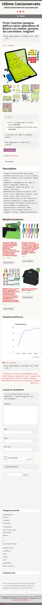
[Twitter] (20, 12)
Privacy (2, 604)
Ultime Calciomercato (21, 4)
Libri (4, 560)
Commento (8, 404)
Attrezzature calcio (9, 530)
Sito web (7, 447)
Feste (5, 554)
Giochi (5, 557)
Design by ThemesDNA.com (21, 600)
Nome (6, 429)
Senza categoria (8, 566)
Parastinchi (7, 523)
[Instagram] (23, 12)
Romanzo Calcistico (19, 586)
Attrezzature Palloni (10, 544)
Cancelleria (14, 156)
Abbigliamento (8, 515)
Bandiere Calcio (8, 548)
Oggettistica (7, 563)
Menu (22, 16)
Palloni (5, 535)
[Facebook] (17, 12)
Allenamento (7, 532)
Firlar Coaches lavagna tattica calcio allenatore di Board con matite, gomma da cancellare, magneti (21, 27)
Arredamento (7, 527)
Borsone (6, 517)
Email (7, 438)
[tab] (9, 161)
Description (9, 161)
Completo (6, 520)
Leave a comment (10, 363)
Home (4, 45)
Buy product (9, 150)
